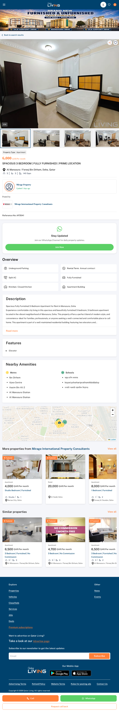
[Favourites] (109, 5)
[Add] (115, 5)
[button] (54, 4)
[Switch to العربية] (103, 5)
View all (112, 448)
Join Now (59, 247)
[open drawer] (4, 5)
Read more (12, 330)
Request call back (59, 706)
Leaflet (113, 439)
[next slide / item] (117, 138)
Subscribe (99, 656)
